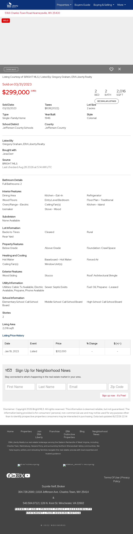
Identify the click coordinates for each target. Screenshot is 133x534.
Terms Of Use (26, 509)
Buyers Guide (82, 5)
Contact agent (11, 69)
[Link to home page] (14, 5)
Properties (64, 6)
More (122, 6)
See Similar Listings (106, 101)
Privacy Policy (53, 509)
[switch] (111, 69)
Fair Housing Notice (64, 513)
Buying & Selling (104, 6)
